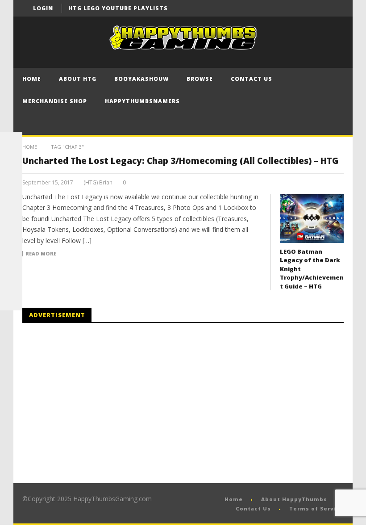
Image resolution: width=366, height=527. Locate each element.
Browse (200, 79)
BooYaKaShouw (141, 79)
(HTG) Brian (97, 182)
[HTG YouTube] (11, 165)
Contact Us (251, 79)
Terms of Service (316, 508)
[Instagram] (11, 254)
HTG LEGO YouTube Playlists (118, 8)
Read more (40, 253)
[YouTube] (319, 8)
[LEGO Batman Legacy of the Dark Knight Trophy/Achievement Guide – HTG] (312, 218)
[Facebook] (302, 8)
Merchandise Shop (54, 101)
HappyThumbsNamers (142, 101)
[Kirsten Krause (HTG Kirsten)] (11, 299)
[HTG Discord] (11, 210)
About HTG (77, 79)
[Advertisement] (97, 403)
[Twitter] (335, 8)
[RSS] (11, 277)
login (43, 8)
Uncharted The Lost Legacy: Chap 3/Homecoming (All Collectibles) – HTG (180, 161)
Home (31, 79)
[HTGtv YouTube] (11, 187)
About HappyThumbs (294, 499)
